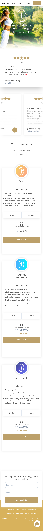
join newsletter (21, 500)
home (19, 3)
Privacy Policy (32, 509)
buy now (37, 3)
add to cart (21, 240)
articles (13, 3)
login (28, 3)
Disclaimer (10, 509)
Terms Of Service (21, 509)
